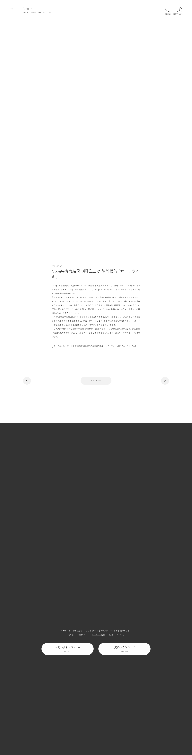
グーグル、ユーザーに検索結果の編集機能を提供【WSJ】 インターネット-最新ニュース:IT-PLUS (95, 346)
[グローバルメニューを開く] (11, 9)
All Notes (96, 380)
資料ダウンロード (124, 649)
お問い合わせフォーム (67, 649)
